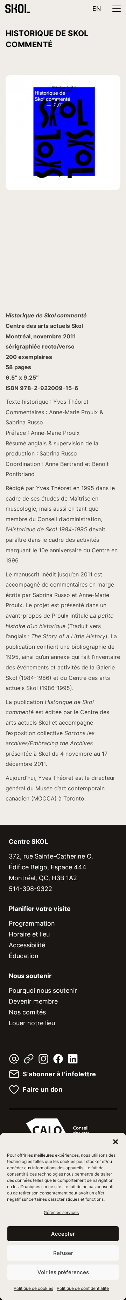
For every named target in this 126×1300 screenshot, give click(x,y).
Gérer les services (61, 1212)
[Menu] (116, 9)
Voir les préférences (63, 1272)
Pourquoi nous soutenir (43, 990)
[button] (115, 1141)
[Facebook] (58, 1059)
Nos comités (27, 1012)
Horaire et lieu (29, 934)
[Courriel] (14, 1059)
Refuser (63, 1253)
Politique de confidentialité (83, 1288)
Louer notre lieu (32, 1023)
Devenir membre (33, 1001)
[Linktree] (28, 1059)
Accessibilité (27, 945)
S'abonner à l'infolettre (59, 1074)
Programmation (32, 923)
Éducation (23, 956)
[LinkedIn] (73, 1059)
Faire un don (42, 1089)
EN (96, 8)
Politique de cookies (33, 1288)
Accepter (63, 1233)
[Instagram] (43, 1059)
